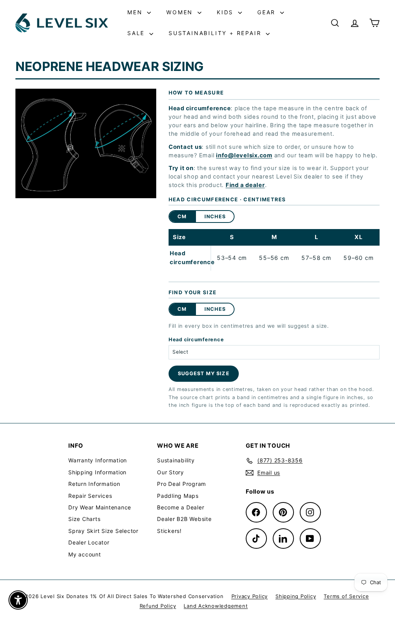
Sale (137, 33)
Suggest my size (203, 373)
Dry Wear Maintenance (99, 507)
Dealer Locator (89, 542)
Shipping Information (97, 472)
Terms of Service (346, 596)
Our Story (170, 472)
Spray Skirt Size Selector (103, 531)
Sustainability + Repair (216, 33)
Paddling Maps (178, 495)
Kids (226, 12)
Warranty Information (97, 460)
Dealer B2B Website (184, 519)
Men (136, 12)
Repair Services (90, 495)
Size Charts (84, 519)
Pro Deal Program (181, 483)
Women (181, 12)
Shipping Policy (295, 596)
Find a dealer (245, 185)
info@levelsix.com (244, 155)
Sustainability (176, 460)
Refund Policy (158, 606)
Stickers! (169, 531)
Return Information (94, 483)
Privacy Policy (249, 596)
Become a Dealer (180, 507)
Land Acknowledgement (216, 606)
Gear (267, 12)
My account (84, 554)
